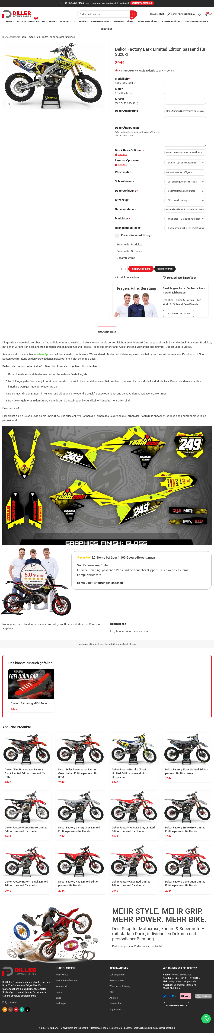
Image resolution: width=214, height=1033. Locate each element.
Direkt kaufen (164, 269)
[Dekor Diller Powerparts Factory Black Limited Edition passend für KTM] (26, 749)
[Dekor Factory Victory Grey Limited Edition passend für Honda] (80, 807)
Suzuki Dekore (129, 644)
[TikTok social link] (27, 1009)
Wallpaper (61, 1003)
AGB (111, 992)
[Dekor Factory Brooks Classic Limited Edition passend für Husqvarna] (133, 749)
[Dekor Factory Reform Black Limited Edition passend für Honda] (26, 861)
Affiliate (113, 997)
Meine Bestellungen (66, 980)
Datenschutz (116, 1003)
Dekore (16, 37)
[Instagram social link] (10, 1009)
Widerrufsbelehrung (119, 986)
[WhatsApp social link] (21, 1009)
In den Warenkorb (140, 269)
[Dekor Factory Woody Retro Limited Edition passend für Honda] (26, 807)
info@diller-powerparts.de (182, 981)
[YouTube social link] (16, 1009)
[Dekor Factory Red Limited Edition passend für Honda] (80, 861)
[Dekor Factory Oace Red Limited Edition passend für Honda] (133, 861)
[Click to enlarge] (9, 104)
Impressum (115, 1009)
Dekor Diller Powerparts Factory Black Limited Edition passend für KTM (25, 773)
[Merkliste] (199, 14)
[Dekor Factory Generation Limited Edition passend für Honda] (187, 861)
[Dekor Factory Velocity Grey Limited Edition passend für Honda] (133, 807)
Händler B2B (157, 14)
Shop (58, 997)
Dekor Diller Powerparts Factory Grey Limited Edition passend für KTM (77, 773)
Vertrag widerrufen (176, 1005)
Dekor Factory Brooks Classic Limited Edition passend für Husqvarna (129, 773)
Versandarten (116, 980)
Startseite (7, 37)
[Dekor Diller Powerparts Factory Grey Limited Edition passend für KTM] (80, 749)
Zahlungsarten (117, 974)
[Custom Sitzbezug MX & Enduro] (31, 684)
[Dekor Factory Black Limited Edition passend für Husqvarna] (187, 749)
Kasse (59, 992)
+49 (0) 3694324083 (74, 3)
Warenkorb (61, 986)
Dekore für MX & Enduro (109, 644)
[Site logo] (16, 13)
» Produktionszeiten (127, 277)
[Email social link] (4, 1009)
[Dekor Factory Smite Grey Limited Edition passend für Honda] (187, 807)
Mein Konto (62, 974)
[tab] (107, 331)
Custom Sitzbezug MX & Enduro (30, 703)
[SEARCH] (133, 14)
